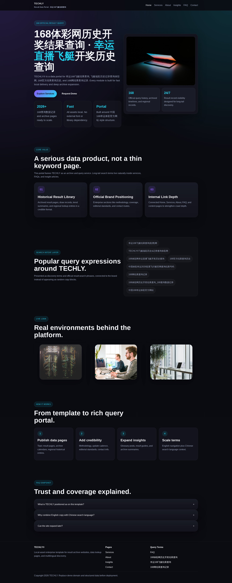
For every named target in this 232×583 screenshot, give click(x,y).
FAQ (186, 5)
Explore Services (45, 93)
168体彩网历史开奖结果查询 (163, 557)
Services (158, 5)
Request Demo (69, 93)
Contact (194, 5)
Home (148, 5)
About (168, 5)
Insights (177, 5)
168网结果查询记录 (159, 567)
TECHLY (50, 5)
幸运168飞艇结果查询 (160, 562)
